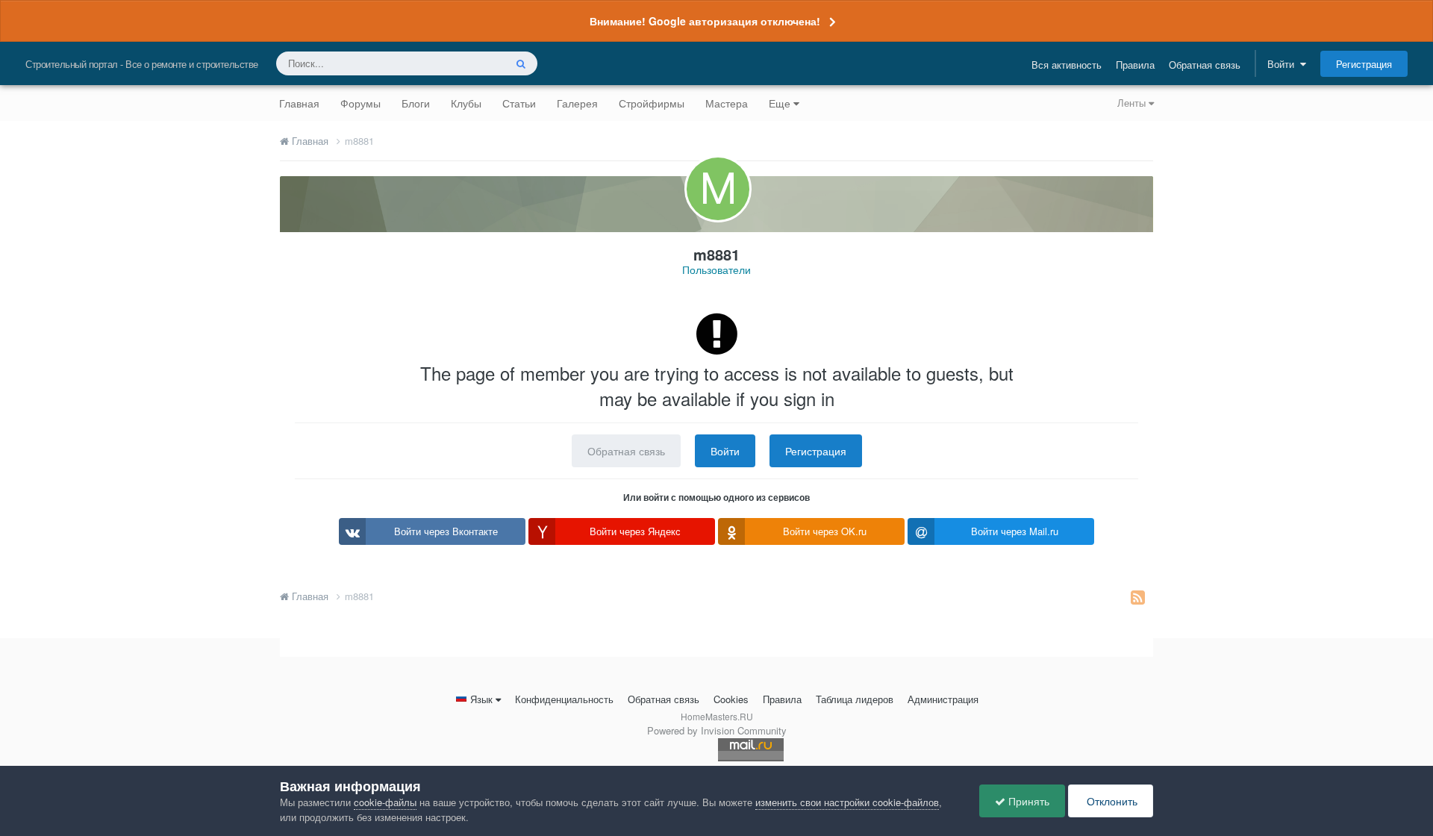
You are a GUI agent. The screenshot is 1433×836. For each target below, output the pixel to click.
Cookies (731, 699)
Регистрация (1364, 64)
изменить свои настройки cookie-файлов (847, 802)
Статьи (519, 103)
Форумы (360, 103)
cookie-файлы (385, 802)
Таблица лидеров (854, 699)
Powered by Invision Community (717, 730)
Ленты (1133, 103)
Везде (471, 63)
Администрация (943, 699)
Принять (1027, 800)
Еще (779, 103)
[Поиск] (521, 63)
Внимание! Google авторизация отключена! (705, 20)
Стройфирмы (651, 103)
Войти (1283, 64)
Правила (1135, 64)
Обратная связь (1204, 64)
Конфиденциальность (564, 699)
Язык (481, 699)
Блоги (416, 103)
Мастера (726, 103)
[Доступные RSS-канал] (1138, 596)
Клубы (466, 103)
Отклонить (1110, 800)
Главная (299, 103)
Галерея (577, 103)
